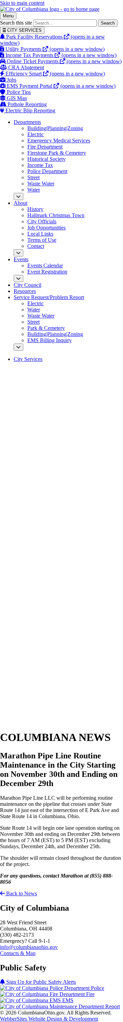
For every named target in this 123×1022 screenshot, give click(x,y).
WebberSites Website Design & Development (49, 1019)
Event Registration (47, 272)
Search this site (16, 23)
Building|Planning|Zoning (55, 128)
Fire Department (45, 147)
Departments (27, 122)
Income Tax (40, 165)
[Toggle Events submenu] (18, 278)
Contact (35, 246)
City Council (27, 285)
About (20, 203)
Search (108, 23)
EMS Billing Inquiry (49, 340)
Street (33, 177)
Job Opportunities (46, 227)
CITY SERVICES (24, 30)
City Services (28, 359)
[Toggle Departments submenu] (18, 196)
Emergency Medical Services (58, 140)
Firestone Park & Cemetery (56, 153)
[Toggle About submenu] (18, 252)
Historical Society (46, 159)
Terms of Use (41, 240)
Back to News (21, 893)
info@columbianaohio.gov (29, 947)
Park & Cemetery (46, 328)
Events (21, 259)
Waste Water (40, 183)
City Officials (41, 221)
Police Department (47, 171)
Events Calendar (45, 265)
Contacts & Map (18, 953)
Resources (25, 291)
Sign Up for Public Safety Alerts (40, 982)
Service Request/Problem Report (49, 297)
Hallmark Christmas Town (55, 215)
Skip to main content (22, 3)
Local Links (40, 234)
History (35, 209)
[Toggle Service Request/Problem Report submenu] (18, 347)
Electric (35, 134)
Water (33, 190)
